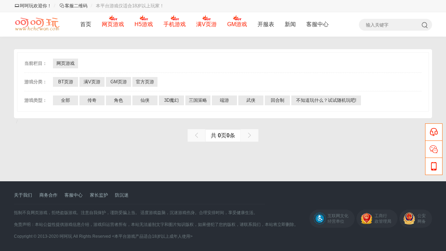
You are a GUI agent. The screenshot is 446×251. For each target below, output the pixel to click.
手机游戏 (174, 24)
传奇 (92, 100)
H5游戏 (143, 24)
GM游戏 (237, 24)
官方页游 (145, 81)
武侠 (250, 100)
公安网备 (421, 218)
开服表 (265, 24)
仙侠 (144, 100)
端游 (224, 100)
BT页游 (65, 81)
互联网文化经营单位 (338, 218)
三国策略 (198, 100)
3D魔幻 (171, 100)
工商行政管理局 (383, 218)
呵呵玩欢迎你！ (36, 5)
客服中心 (317, 24)
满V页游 (206, 24)
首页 (85, 24)
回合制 (277, 100)
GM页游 (118, 81)
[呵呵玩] (37, 24)
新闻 (290, 24)
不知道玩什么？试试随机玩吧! (326, 100)
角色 (118, 100)
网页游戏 (113, 24)
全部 (65, 100)
